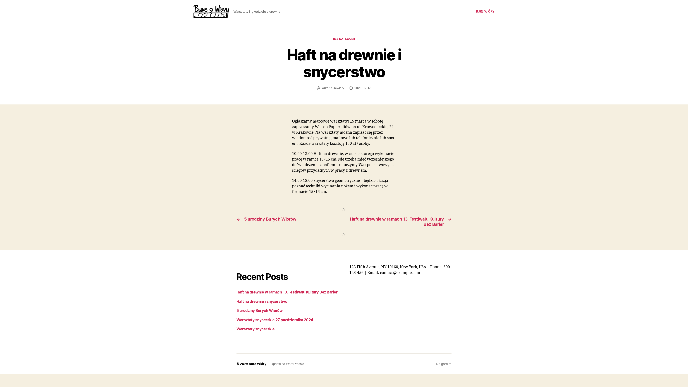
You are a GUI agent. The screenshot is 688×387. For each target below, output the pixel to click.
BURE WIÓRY (485, 11)
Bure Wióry (257, 364)
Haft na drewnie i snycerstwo (261, 301)
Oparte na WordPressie (287, 364)
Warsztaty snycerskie (255, 329)
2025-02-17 (362, 88)
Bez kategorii (344, 38)
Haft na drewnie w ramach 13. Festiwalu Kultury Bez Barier (287, 292)
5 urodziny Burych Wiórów (259, 310)
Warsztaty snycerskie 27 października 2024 (274, 320)
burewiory (337, 88)
